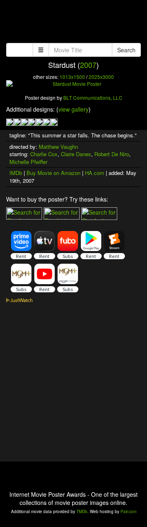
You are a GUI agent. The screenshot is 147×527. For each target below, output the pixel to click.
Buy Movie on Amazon (53, 173)
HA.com (94, 173)
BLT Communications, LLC (92, 97)
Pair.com (128, 511)
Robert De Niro (111, 154)
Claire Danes (76, 154)
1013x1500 (72, 76)
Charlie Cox (44, 154)
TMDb (81, 511)
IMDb (15, 173)
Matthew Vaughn (58, 146)
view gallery (73, 109)
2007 (88, 64)
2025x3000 (101, 76)
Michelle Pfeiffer (28, 162)
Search (126, 50)
